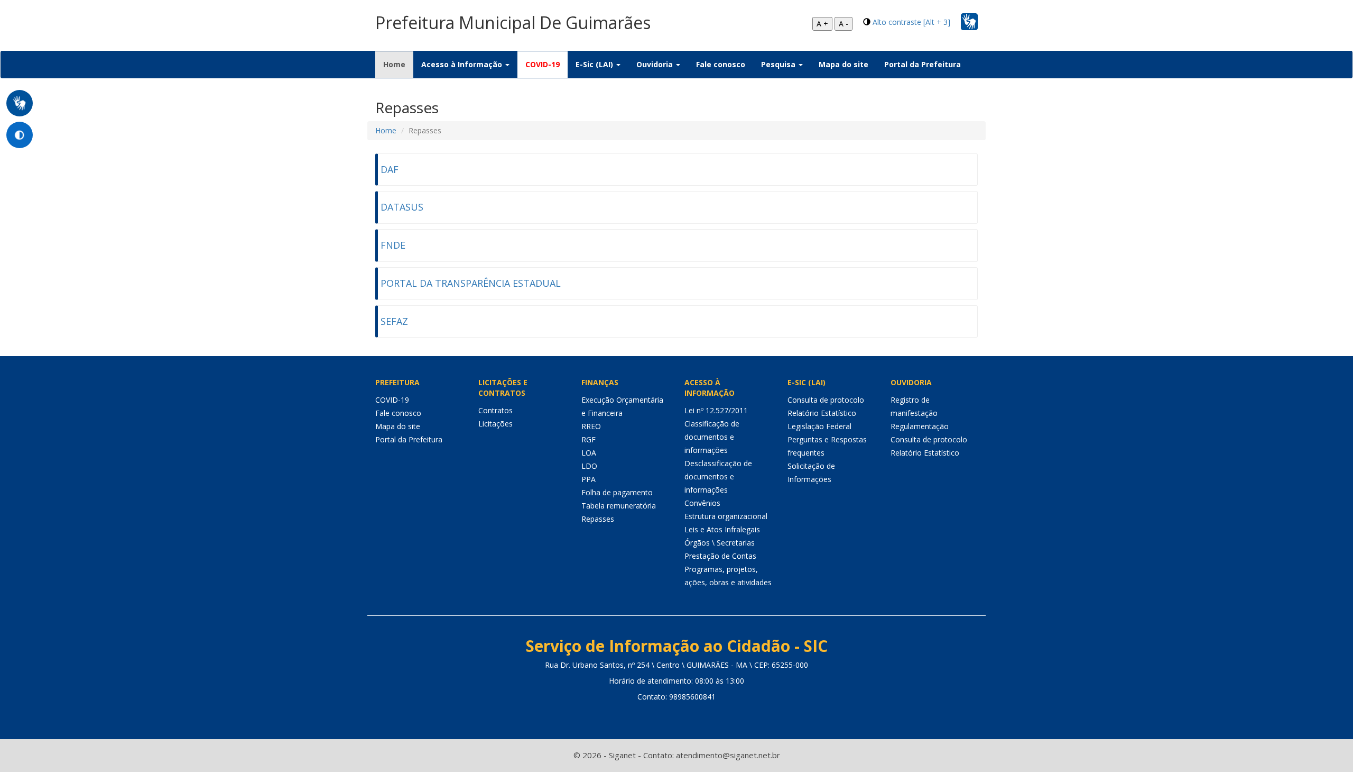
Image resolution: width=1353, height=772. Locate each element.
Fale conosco (720, 64)
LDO (589, 466)
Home (398, 64)
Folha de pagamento (617, 492)
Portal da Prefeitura (922, 64)
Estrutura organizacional (725, 516)
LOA (588, 453)
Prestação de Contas (720, 556)
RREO (591, 426)
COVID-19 (542, 64)
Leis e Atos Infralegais (722, 529)
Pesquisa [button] (779, 64)
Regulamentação (920, 426)
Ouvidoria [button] (655, 64)
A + (822, 24)
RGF (588, 439)
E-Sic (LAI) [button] (595, 64)
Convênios (702, 503)
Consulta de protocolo (825, 400)
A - (843, 24)
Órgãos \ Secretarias (719, 543)
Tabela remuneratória (618, 506)
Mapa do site (843, 64)
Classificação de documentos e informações (711, 437)
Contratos (495, 410)
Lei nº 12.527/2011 (716, 410)
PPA (588, 479)
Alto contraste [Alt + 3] (911, 22)
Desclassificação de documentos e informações (718, 476)
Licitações (495, 424)
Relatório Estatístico (821, 413)
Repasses (597, 519)
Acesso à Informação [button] (462, 64)
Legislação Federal (819, 426)
